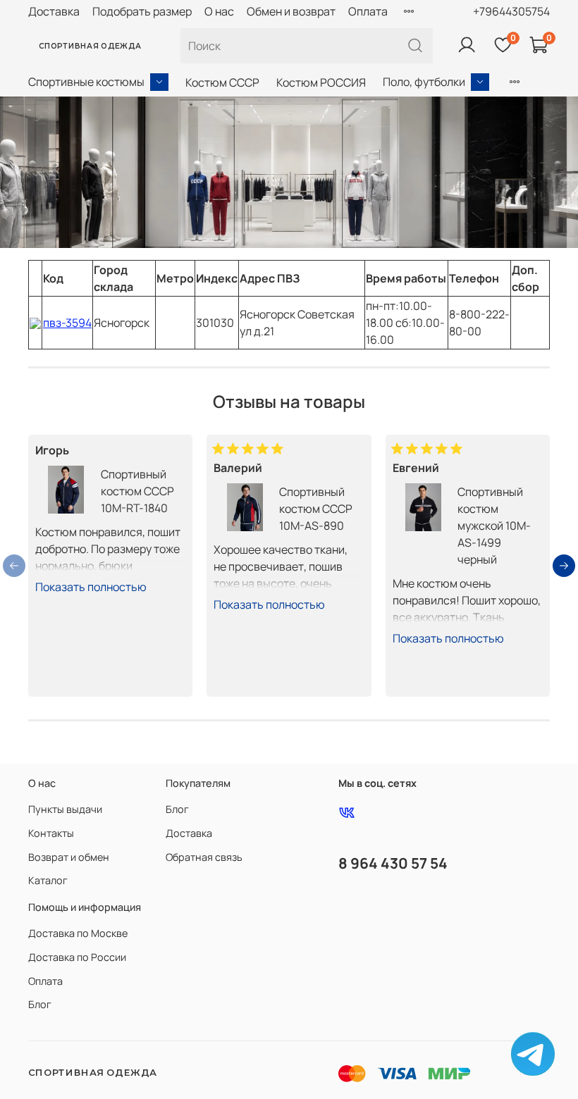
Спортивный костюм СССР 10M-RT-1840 (137, 491)
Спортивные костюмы (86, 81)
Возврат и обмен (68, 857)
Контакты (51, 833)
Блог (177, 809)
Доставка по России (77, 957)
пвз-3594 (67, 322)
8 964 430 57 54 (393, 863)
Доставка (54, 11)
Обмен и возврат (291, 11)
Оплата (368, 11)
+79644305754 (511, 11)
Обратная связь (204, 857)
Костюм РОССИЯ (321, 82)
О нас (219, 11)
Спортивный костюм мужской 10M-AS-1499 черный (494, 525)
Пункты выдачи (65, 809)
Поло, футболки (424, 81)
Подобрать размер (142, 11)
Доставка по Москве (78, 933)
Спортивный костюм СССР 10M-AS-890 (315, 508)
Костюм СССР (222, 82)
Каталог (48, 880)
